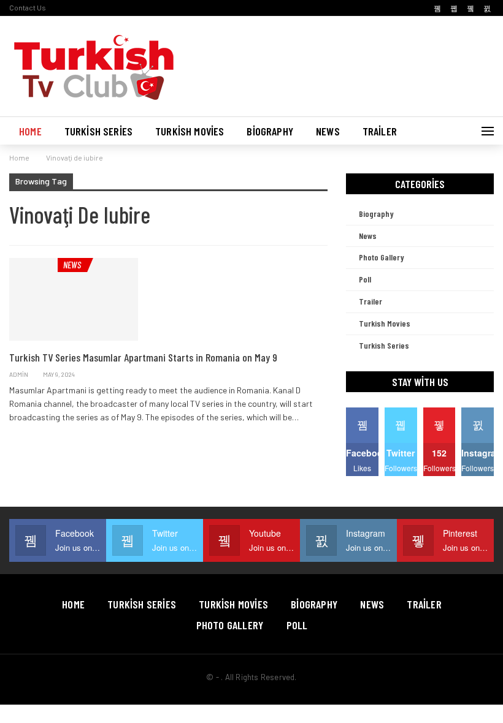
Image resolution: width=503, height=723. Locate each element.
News (328, 131)
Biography (270, 131)
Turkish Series (98, 131)
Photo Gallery (381, 257)
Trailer (380, 131)
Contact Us (27, 7)
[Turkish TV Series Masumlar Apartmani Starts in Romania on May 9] (73, 299)
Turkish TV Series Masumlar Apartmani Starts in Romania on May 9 (143, 357)
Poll (365, 279)
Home (30, 131)
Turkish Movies (189, 131)
